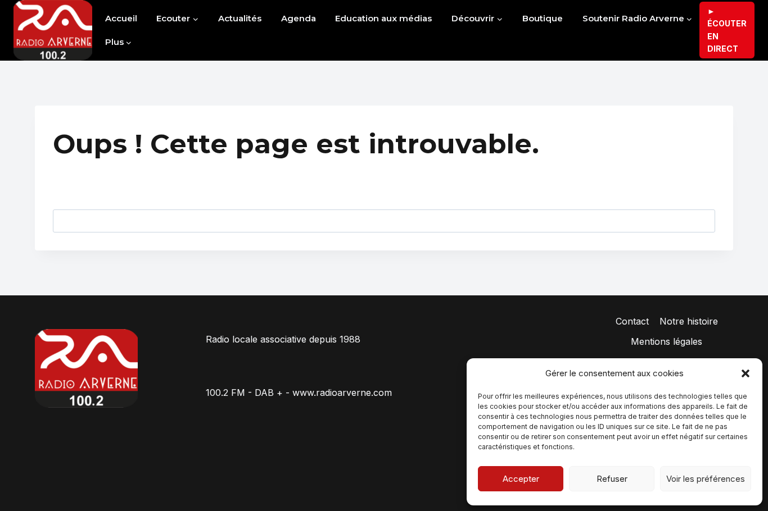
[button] (745, 373)
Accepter (521, 478)
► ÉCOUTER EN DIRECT (727, 29)
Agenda (298, 18)
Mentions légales (666, 341)
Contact (632, 321)
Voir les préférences (705, 478)
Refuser (612, 478)
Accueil (121, 18)
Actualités (239, 18)
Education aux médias (383, 18)
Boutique (542, 18)
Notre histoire (688, 321)
